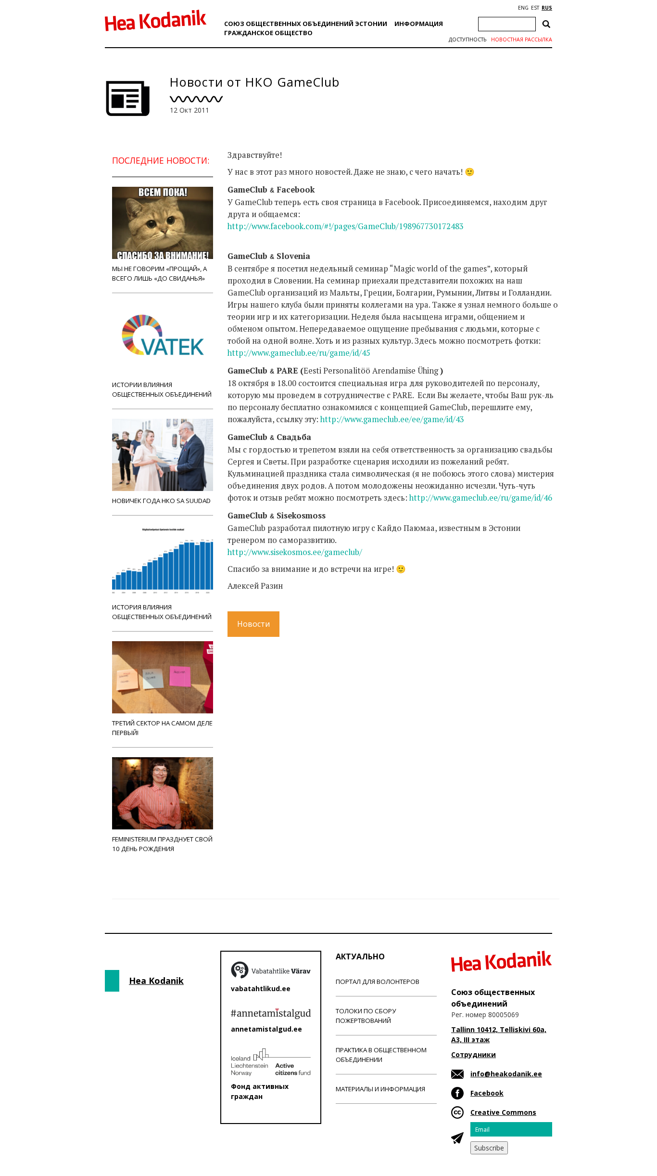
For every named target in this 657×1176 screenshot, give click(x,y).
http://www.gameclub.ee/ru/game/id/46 (480, 497)
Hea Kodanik (156, 980)
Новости (253, 624)
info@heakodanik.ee (506, 1073)
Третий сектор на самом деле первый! (162, 728)
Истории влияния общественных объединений (162, 389)
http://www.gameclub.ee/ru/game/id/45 (298, 353)
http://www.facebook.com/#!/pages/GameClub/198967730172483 (345, 226)
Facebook (487, 1093)
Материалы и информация (380, 1089)
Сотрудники (473, 1054)
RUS (547, 7)
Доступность (467, 39)
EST (535, 7)
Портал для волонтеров (377, 981)
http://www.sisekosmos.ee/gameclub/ (294, 552)
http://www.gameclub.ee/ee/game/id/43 (392, 419)
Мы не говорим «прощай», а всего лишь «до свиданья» (159, 273)
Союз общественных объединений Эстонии (305, 23)
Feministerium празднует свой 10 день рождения (162, 844)
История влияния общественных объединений (162, 612)
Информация (418, 23)
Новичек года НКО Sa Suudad (161, 500)
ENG (523, 7)
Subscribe (489, 1147)
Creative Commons (503, 1112)
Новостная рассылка (521, 39)
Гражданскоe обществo (268, 32)
